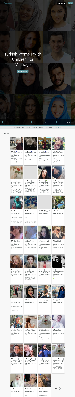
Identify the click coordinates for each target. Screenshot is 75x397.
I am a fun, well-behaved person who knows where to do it (58, 249)
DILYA (55, 181)
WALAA (55, 299)
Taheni (13, 329)
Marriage (35, 127)
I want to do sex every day (44, 248)
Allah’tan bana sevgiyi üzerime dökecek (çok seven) (16, 306)
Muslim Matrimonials (19, 127)
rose (53, 306)
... (25, 158)
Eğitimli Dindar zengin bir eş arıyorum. (44, 395)
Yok (39, 336)
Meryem (14, 359)
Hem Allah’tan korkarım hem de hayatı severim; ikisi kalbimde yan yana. (16, 309)
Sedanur (41, 329)
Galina (41, 270)
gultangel (56, 240)
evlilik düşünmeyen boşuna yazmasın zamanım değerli (16, 158)
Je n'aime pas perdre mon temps (30, 247)
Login (70, 3)
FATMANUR (43, 240)
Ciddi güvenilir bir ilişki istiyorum (58, 247)
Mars (40, 299)
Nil (26, 299)
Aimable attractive (28, 248)
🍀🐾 (54, 276)
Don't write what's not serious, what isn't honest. (30, 309)
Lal (40, 359)
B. (53, 270)
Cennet (55, 329)
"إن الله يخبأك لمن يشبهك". (16, 187)
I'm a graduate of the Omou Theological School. (44, 160)
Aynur (13, 151)
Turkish (41, 127)
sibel (54, 210)
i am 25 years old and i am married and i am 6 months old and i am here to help (58, 367)
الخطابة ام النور (15, 388)
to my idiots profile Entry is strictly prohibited (58, 187)
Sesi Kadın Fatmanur (43, 247)
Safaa (27, 388)
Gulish (13, 270)
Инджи (41, 181)
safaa (26, 395)
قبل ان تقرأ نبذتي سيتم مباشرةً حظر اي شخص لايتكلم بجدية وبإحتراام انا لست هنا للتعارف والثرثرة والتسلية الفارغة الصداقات (16, 191)
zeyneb (41, 151)
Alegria (27, 151)
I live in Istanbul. (56, 308)
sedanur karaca (57, 359)
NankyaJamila (43, 210)
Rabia (27, 240)
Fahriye (55, 151)
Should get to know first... (30, 159)
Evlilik (26, 217)
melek (13, 181)
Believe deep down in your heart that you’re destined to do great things (30, 278)
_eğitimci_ (41, 158)
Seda (26, 210)
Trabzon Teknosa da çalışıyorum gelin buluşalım (16, 247)
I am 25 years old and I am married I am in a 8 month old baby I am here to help (44, 338)
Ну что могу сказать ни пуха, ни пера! (44, 187)
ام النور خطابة (29, 359)
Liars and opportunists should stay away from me (16, 217)
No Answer (13, 248)
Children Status (48, 127)
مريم (12, 299)
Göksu (13, 240)
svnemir (27, 329)
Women (28, 127)
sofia (13, 210)
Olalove (27, 181)
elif (40, 388)
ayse (26, 270)
